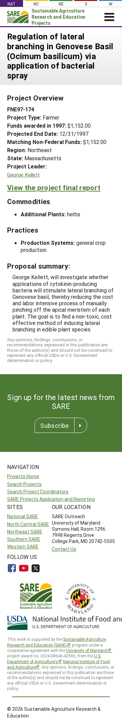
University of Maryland (86, 650)
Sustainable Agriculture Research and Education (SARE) (56, 642)
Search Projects (24, 484)
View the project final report (53, 187)
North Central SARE (28, 524)
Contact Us (64, 549)
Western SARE (23, 546)
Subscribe (54, 425)
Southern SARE (23, 539)
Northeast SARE (24, 531)
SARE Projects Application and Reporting (51, 499)
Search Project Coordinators (37, 491)
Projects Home (23, 476)
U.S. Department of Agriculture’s (54, 658)
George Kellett (23, 175)
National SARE (22, 516)
